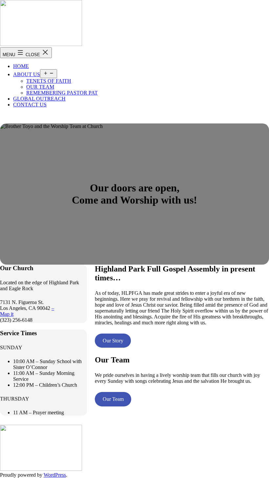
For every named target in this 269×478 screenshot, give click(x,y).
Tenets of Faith (48, 81)
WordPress (55, 475)
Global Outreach (39, 98)
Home (21, 66)
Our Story (113, 340)
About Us (26, 74)
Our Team (40, 87)
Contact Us (30, 104)
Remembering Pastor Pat (62, 93)
